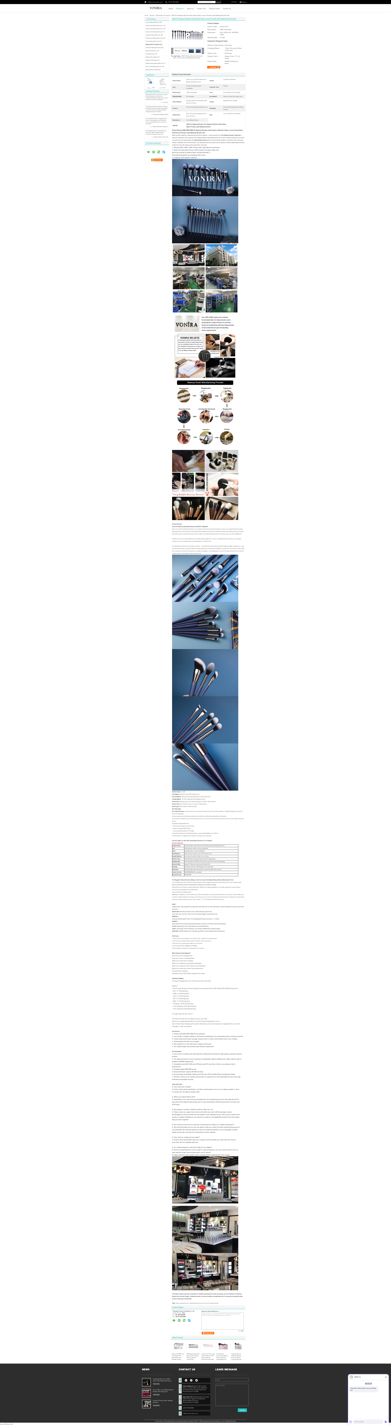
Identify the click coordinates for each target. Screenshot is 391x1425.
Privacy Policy (159, 1421)
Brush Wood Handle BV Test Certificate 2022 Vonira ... (189, 155)
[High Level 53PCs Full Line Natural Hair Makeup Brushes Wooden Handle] (178, 1346)
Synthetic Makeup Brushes (153, 35)
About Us (190, 8)
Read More (156, 1384)
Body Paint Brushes (151, 50)
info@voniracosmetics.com (155, 2)
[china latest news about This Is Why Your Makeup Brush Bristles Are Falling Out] (146, 1393)
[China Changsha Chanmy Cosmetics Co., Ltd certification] (151, 83)
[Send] (386, 1422)
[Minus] (386, 1377)
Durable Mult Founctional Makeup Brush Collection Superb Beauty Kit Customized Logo (222, 1357)
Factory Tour (201, 8)
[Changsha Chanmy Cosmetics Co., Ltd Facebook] (191, 1380)
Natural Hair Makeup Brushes (154, 32)
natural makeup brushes (182, 1303)
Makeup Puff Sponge (151, 60)
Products (179, 8)
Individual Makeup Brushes (153, 47)
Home (171, 8)
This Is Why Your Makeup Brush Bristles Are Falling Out (163, 1390)
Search (218, 2)
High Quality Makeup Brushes (154, 25)
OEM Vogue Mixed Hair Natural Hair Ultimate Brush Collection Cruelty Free (193, 1356)
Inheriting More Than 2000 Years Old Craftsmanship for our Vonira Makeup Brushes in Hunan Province (162, 1380)
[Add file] (350, 1422)
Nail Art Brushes (150, 54)
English (244, 2)
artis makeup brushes (213, 1303)
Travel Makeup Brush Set (153, 41)
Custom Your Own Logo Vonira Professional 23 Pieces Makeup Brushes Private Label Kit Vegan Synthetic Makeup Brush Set (208, 1358)
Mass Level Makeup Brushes (154, 66)
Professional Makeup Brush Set (154, 38)
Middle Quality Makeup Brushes (154, 63)
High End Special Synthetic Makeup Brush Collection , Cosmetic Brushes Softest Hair (236, 1357)
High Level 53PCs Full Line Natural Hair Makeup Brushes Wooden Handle (178, 1356)
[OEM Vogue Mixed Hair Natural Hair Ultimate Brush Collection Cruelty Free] (193, 1346)
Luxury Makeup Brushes (152, 22)
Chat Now (213, 67)
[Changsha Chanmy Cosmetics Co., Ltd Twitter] (196, 1380)
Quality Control (214, 8)
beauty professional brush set (198, 1303)
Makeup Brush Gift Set (152, 69)
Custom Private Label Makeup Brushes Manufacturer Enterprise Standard (163, 1402)
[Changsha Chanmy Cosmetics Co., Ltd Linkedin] (186, 1380)
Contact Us (227, 8)
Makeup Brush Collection (163, 15)
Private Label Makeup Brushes (154, 28)
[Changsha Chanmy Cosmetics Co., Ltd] (156, 8)
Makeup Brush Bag (151, 57)
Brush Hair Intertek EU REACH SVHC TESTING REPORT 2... (191, 152)
